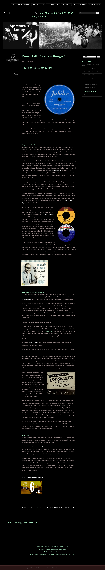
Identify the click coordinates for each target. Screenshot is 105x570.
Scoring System (94, 4)
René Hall (38, 507)
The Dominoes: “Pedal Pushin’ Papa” (90, 65)
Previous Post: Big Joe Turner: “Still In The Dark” (22, 522)
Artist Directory (38, 4)
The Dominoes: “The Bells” (90, 68)
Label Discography (53, 4)
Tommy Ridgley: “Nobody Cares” (92, 71)
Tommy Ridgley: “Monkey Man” (91, 75)
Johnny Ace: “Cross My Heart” (91, 81)
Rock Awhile (49, 331)
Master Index (66, 4)
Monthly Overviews (80, 4)
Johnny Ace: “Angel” (89, 78)
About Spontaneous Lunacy (20, 4)
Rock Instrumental (13, 77)
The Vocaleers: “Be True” (90, 87)
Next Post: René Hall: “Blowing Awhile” (22, 531)
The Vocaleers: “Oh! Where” (91, 84)
